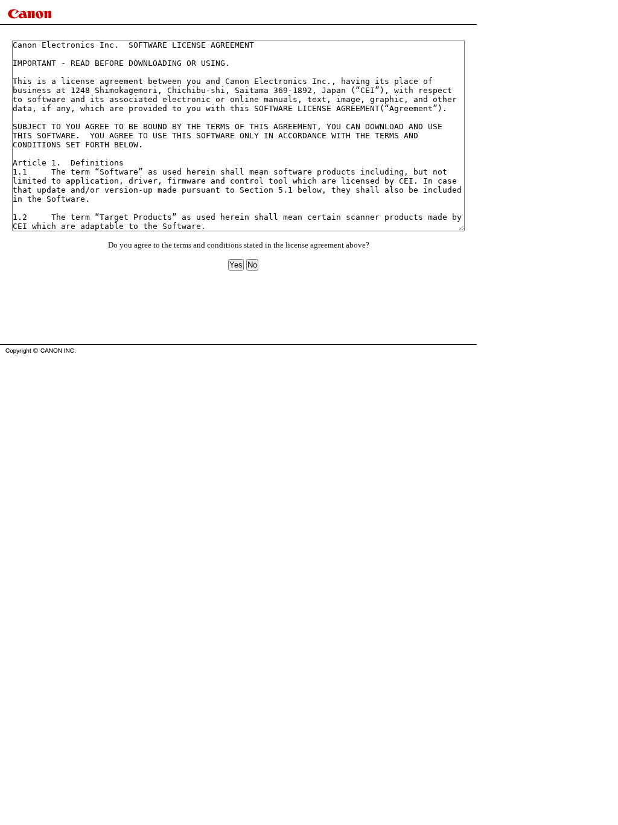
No (252, 264)
